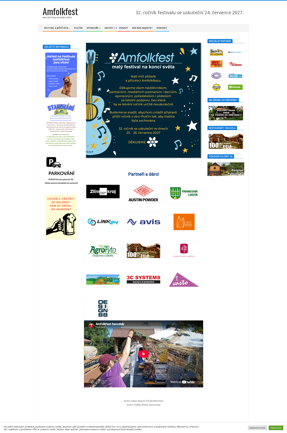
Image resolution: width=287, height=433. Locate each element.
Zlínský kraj (103, 191)
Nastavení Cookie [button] (257, 427)
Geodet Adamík (103, 279)
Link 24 (103, 221)
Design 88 (103, 308)
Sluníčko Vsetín (184, 221)
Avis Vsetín (143, 221)
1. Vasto (184, 279)
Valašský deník (235, 75)
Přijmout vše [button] (275, 427)
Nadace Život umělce (184, 250)
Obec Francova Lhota (184, 193)
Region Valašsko (235, 64)
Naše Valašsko (235, 52)
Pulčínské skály (143, 250)
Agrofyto (103, 250)
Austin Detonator (143, 193)
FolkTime (216, 64)
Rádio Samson (216, 52)
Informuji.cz (235, 87)
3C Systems (143, 279)
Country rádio (216, 87)
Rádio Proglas (216, 75)
